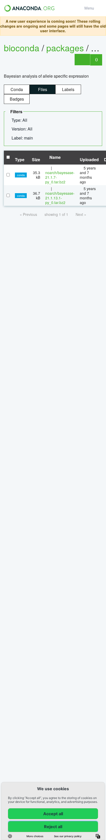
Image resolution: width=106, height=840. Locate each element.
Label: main (23, 138)
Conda (17, 89)
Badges (17, 99)
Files (42, 89)
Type (19, 159)
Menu (90, 8)
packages (66, 47)
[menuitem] (21, 120)
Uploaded (89, 159)
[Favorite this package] (82, 59)
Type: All (20, 120)
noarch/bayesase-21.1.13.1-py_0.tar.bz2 (60, 198)
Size (36, 159)
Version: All (22, 129)
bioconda (21, 48)
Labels (68, 89)
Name (54, 157)
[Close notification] (100, 26)
